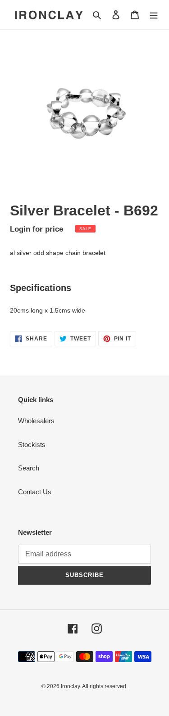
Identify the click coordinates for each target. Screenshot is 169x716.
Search (28, 468)
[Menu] (153, 14)
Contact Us (34, 492)
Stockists (32, 444)
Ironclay (70, 686)
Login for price (36, 228)
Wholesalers (36, 421)
